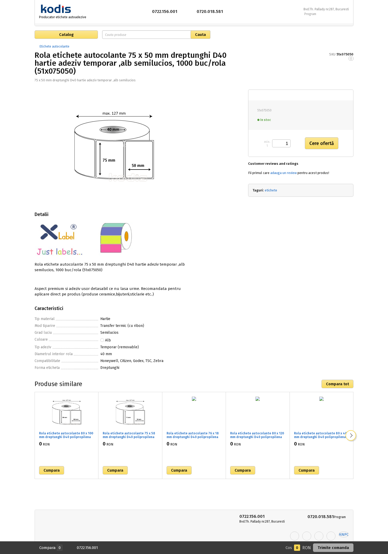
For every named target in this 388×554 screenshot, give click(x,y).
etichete (271, 190)
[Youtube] (331, 536)
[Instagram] (318, 536)
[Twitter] (306, 536)
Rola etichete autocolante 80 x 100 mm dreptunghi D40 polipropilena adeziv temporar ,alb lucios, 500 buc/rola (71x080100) (66, 438)
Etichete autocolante (54, 46)
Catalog (66, 34)
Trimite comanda (333, 547)
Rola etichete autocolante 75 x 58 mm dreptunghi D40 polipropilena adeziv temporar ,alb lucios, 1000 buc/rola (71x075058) (129, 438)
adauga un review (283, 173)
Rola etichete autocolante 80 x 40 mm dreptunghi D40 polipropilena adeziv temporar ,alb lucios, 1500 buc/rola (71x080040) (320, 438)
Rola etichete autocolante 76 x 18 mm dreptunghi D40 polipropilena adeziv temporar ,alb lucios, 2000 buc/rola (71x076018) (193, 438)
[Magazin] (37, 46)
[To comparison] (90, 470)
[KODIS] (63, 9)
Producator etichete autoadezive (62, 17)
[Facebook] (294, 536)
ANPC (344, 534)
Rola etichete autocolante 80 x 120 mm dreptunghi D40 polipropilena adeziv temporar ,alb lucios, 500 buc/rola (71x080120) (257, 438)
